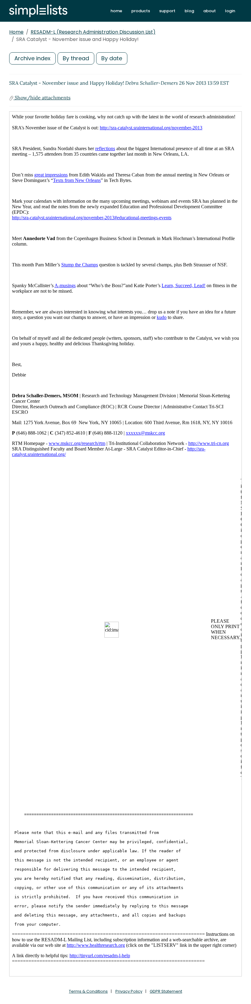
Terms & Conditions (88, 991)
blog (189, 11)
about (209, 11)
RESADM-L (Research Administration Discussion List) (93, 31)
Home (16, 31)
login (230, 11)
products (140, 11)
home (116, 11)
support (167, 11)
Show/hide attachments (41, 97)
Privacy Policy (128, 991)
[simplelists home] (38, 11)
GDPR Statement (166, 991)
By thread (76, 58)
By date (111, 58)
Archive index (32, 58)
